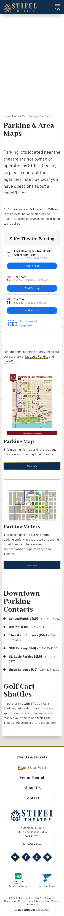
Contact (32, 798)
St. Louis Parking (36, 356)
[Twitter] (15, 857)
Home (7, 116)
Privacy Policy (25, 900)
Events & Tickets (32, 757)
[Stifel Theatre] (20, 7)
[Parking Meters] (32, 505)
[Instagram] (36, 857)
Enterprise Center (18, 886)
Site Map (39, 897)
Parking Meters (22, 526)
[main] (32, 380)
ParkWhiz (10, 361)
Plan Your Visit (19, 116)
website (44, 713)
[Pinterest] (47, 857)
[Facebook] (26, 857)
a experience (32, 909)
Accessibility (42, 900)
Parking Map (19, 441)
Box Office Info (32, 844)
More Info (32, 465)
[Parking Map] (32, 404)
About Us (32, 788)
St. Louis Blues (47, 886)
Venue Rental (32, 778)
